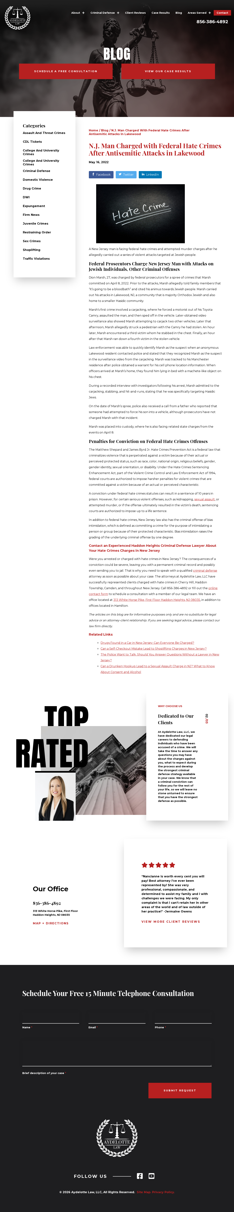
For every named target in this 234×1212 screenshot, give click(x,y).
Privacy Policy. (163, 1192)
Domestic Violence (38, 179)
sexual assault (204, 499)
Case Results (161, 12)
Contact (222, 12)
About (76, 12)
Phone (160, 1027)
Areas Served (197, 12)
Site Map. (143, 1192)
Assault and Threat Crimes (44, 133)
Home (93, 130)
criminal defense (205, 570)
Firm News (31, 215)
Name (27, 1027)
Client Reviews (135, 12)
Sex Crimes (32, 241)
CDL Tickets (32, 141)
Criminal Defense (103, 12)
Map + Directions (51, 923)
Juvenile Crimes (35, 223)
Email (93, 1027)
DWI (26, 197)
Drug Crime (32, 188)
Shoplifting (31, 250)
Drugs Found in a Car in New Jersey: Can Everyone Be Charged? (147, 643)
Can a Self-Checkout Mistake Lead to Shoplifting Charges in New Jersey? (154, 648)
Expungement (34, 206)
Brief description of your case (44, 1073)
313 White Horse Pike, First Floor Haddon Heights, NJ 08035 (156, 600)
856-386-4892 (212, 21)
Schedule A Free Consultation (65, 71)
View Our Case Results (168, 71)
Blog (179, 12)
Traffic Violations (36, 258)
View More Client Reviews (170, 921)
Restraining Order (37, 232)
